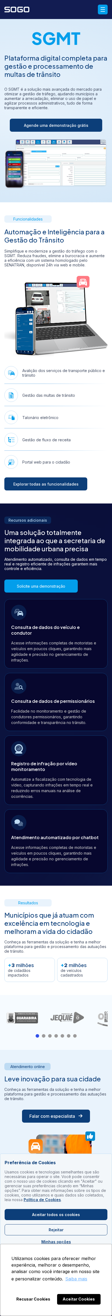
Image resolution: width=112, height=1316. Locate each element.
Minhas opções (56, 1241)
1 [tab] (37, 1036)
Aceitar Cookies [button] (79, 1299)
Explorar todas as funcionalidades (46, 484)
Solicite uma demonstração (41, 586)
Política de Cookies (42, 1199)
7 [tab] (75, 1036)
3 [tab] (50, 1036)
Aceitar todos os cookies (56, 1214)
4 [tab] (56, 1036)
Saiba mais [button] (76, 1279)
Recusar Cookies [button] (33, 1299)
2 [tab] (43, 1036)
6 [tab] (68, 1036)
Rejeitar (56, 1229)
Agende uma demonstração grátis (56, 125)
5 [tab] (62, 1036)
